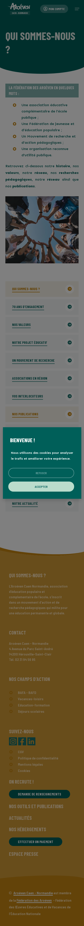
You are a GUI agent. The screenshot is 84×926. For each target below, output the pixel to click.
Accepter (41, 486)
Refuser (41, 473)
